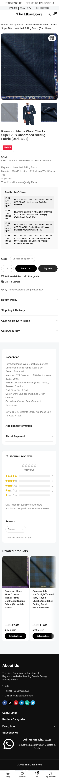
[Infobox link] (13, 8)
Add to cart (26, 268)
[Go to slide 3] (31, 96)
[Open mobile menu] (4, 14)
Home (4, 24)
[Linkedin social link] (21, 702)
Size (3, 258)
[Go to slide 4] (34, 96)
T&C (24, 205)
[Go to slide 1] (24, 96)
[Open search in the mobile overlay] (49, 14)
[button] (4, 67)
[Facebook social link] (4, 702)
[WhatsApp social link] (27, 702)
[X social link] (10, 702)
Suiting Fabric (16, 24)
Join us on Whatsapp (37, 739)
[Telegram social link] (32, 702)
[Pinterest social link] (16, 702)
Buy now (48, 268)
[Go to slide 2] (28, 96)
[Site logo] (29, 13)
